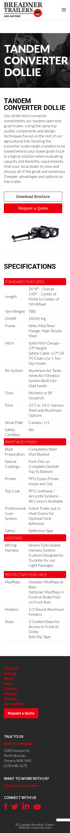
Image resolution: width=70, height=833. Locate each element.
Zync (48, 827)
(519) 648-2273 (15, 766)
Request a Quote (21, 713)
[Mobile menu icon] (63, 9)
